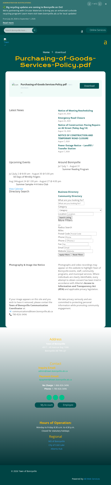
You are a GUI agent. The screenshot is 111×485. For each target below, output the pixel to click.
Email (61, 247)
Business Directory (68, 191)
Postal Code (64, 233)
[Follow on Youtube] (61, 397)
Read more (8, 22)
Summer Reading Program (75, 169)
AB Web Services (92, 478)
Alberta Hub (56, 448)
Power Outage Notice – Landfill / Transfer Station (75, 147)
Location (62, 213)
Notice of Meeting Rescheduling (75, 110)
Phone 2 (62, 240)
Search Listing (65, 217)
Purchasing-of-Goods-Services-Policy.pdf (44, 84)
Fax (60, 244)
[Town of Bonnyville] (7, 41)
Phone (61, 237)
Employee (67, 405)
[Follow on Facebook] (55, 397)
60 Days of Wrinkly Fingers (26, 176)
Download (89, 85)
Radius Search (65, 227)
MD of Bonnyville (56, 441)
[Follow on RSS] (49, 397)
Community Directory (70, 196)
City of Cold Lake (56, 445)
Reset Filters (78, 254)
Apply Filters (64, 254)
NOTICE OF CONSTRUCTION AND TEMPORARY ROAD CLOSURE (75, 137)
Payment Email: (49, 376)
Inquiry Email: (47, 368)
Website (62, 251)
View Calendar (16, 188)
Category (62, 206)
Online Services (96, 30)
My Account (47, 405)
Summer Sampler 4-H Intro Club (32, 184)
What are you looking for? (71, 200)
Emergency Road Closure (71, 117)
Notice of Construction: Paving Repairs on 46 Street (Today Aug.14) (79, 126)
